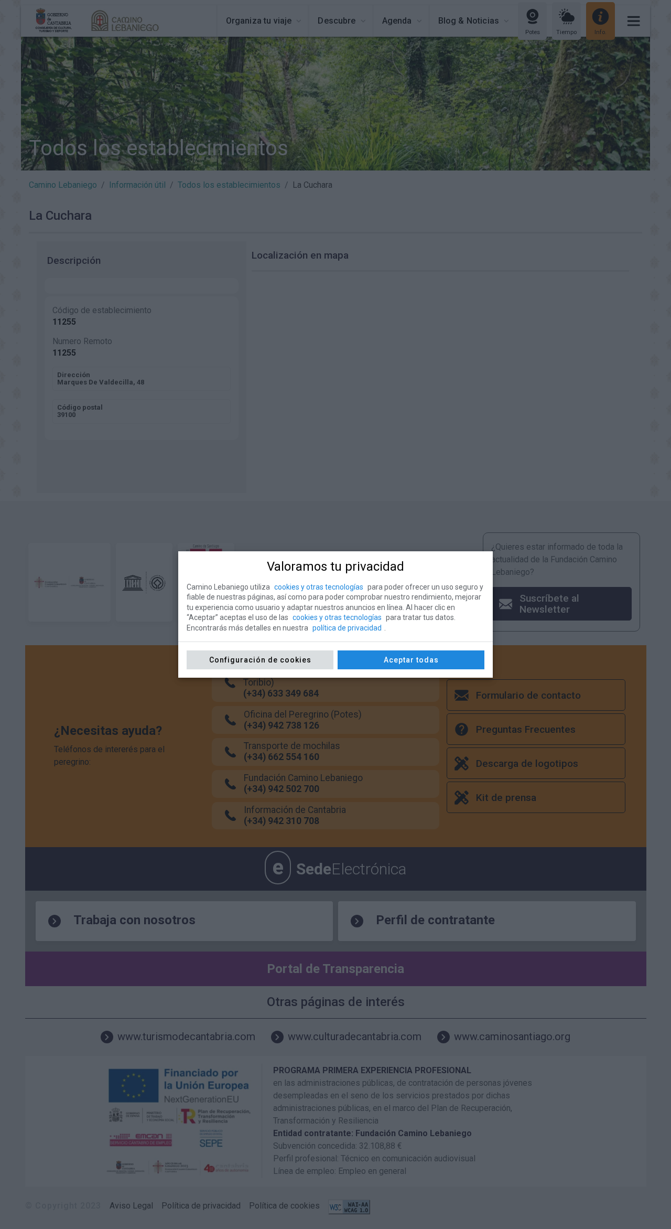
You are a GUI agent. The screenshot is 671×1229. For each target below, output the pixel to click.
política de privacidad (347, 628)
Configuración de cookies (260, 660)
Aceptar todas (411, 660)
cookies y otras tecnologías (318, 587)
